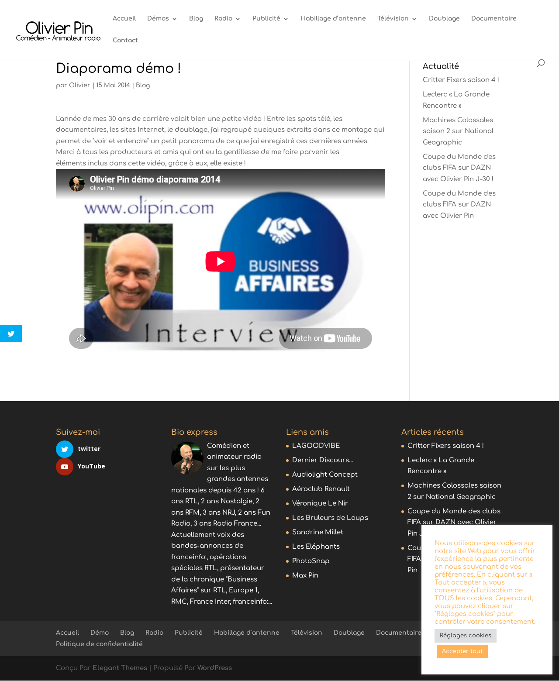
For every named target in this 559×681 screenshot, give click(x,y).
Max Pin (305, 575)
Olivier (79, 85)
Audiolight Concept (325, 474)
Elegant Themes (120, 668)
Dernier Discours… (323, 460)
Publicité (266, 19)
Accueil (124, 19)
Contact (125, 41)
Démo (99, 632)
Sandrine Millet (317, 532)
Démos (158, 19)
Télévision (393, 19)
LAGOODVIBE (316, 446)
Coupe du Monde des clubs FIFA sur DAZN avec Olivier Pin (459, 205)
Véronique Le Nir (320, 503)
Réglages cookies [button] (465, 636)
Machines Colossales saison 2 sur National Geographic (458, 131)
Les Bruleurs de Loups (330, 518)
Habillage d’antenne (333, 19)
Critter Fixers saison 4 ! (461, 80)
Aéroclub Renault (321, 489)
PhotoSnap (311, 561)
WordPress (214, 668)
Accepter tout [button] (462, 651)
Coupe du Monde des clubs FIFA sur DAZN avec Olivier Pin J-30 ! (459, 168)
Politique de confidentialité (99, 644)
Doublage (444, 19)
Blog (196, 19)
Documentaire (494, 19)
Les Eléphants (316, 546)
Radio (223, 19)
